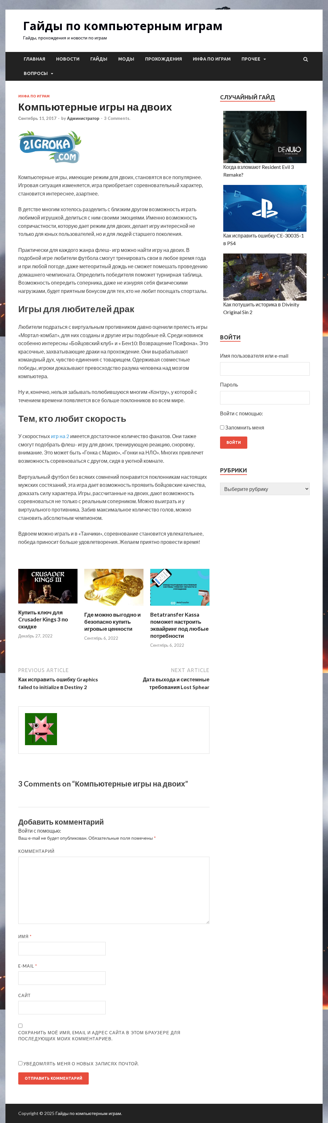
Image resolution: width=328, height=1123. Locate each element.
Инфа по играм (212, 59)
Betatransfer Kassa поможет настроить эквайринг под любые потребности (179, 625)
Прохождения (163, 59)
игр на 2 (60, 436)
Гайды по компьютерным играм (123, 26)
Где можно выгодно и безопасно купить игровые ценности (112, 621)
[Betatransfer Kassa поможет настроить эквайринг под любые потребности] (179, 607)
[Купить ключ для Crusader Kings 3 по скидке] (48, 605)
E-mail (27, 966)
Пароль (229, 384)
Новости (67, 59)
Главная (34, 59)
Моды (126, 59)
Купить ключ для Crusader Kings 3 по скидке (43, 619)
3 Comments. (117, 118)
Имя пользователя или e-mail (254, 356)
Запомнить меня (244, 427)
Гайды (98, 59)
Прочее (251, 59)
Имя (25, 936)
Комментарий (36, 851)
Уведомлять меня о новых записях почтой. (81, 1063)
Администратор (83, 118)
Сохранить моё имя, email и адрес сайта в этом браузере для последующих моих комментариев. (99, 1036)
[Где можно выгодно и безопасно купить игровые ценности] (114, 607)
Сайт (24, 995)
